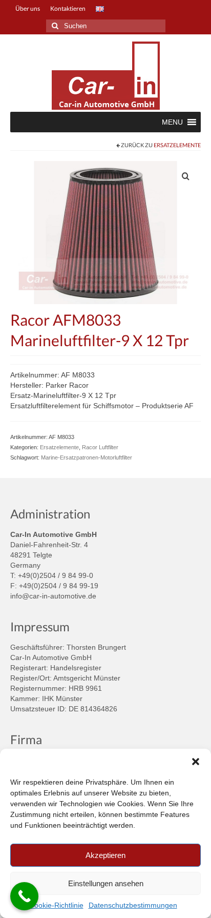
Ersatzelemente (177, 145)
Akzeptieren (105, 855)
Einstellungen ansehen (105, 883)
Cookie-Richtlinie (56, 905)
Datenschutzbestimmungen (133, 905)
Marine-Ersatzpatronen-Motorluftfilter (86, 457)
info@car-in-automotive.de (53, 596)
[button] (196, 761)
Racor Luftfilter (100, 447)
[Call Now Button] (24, 896)
